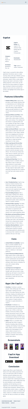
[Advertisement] (14, 19)
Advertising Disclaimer (7, 401)
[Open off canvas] (25, 2)
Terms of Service (5, 402)
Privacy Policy (17, 401)
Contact (13, 402)
